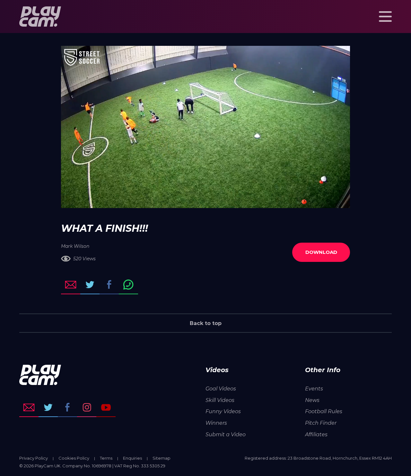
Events (314, 389)
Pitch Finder (321, 423)
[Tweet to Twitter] (90, 284)
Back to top (206, 323)
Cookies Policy (73, 458)
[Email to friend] (70, 284)
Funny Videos (223, 411)
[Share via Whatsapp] (128, 284)
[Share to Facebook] (109, 284)
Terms (106, 458)
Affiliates (316, 434)
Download (321, 252)
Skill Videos (220, 400)
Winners (216, 423)
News (312, 400)
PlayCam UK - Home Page (40, 16)
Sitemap (162, 458)
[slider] (188, 200)
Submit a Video (226, 434)
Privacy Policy (33, 458)
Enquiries (132, 458)
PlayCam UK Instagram (86, 407)
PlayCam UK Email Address (29, 407)
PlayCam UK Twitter (48, 407)
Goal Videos (221, 389)
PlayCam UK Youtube (106, 407)
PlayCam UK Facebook (67, 407)
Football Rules (323, 411)
